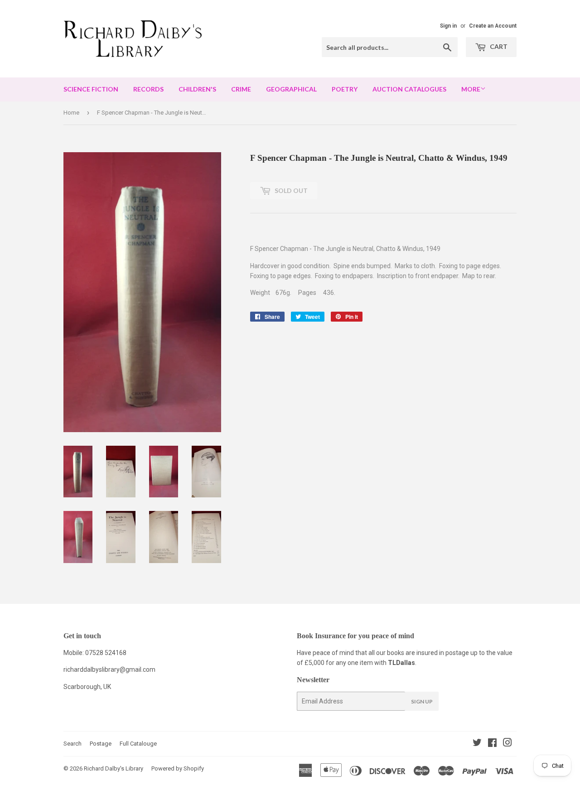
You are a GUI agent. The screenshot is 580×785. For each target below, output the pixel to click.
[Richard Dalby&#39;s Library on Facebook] (492, 743)
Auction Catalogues (409, 89)
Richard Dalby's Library (113, 768)
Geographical (291, 89)
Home (71, 112)
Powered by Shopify (177, 768)
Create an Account (493, 26)
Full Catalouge (138, 743)
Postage (100, 743)
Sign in (448, 26)
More (470, 89)
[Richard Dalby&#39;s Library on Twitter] (477, 743)
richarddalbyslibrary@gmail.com (109, 669)
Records (148, 89)
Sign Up (422, 701)
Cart (498, 46)
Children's (197, 89)
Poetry (345, 89)
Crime (241, 89)
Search (72, 743)
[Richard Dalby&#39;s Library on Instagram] (507, 743)
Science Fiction (90, 89)
